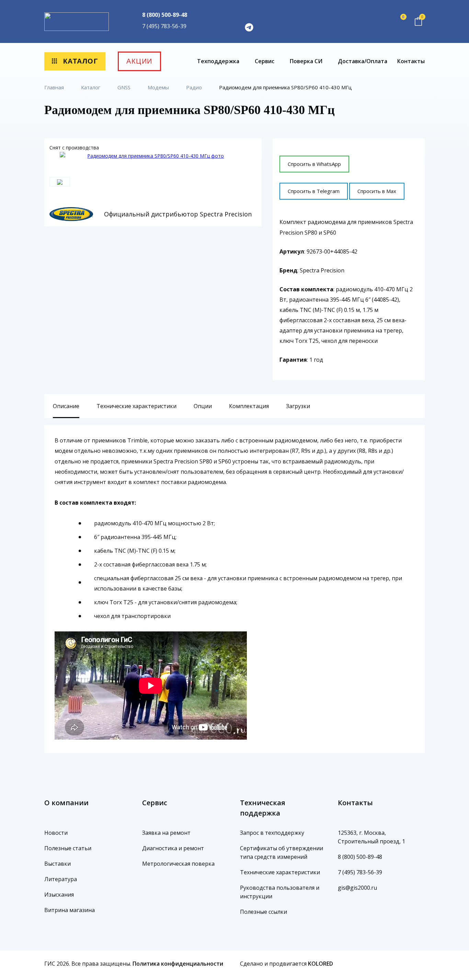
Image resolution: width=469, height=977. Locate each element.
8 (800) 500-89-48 (164, 15)
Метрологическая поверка (178, 863)
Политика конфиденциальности (178, 963)
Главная (54, 87)
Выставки (57, 863)
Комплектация (249, 406)
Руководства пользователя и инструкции (279, 892)
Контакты (411, 61)
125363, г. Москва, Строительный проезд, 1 (371, 837)
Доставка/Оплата (362, 61)
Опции (203, 406)
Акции (139, 61)
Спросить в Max (376, 191)
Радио (194, 87)
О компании (66, 802)
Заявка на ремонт (166, 832)
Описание (66, 406)
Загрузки (298, 406)
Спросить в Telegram (314, 191)
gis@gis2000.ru (357, 887)
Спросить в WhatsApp (314, 163)
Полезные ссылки (263, 912)
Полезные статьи (67, 848)
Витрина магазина (69, 910)
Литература (60, 879)
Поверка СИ (307, 61)
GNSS (124, 87)
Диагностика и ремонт (173, 848)
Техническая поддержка (262, 808)
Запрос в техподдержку (272, 832)
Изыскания (59, 894)
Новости (56, 832)
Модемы (159, 87)
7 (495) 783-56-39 (164, 26)
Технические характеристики (136, 406)
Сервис (265, 61)
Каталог (79, 61)
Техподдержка (219, 61)
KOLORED (320, 963)
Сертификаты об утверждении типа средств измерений (281, 852)
